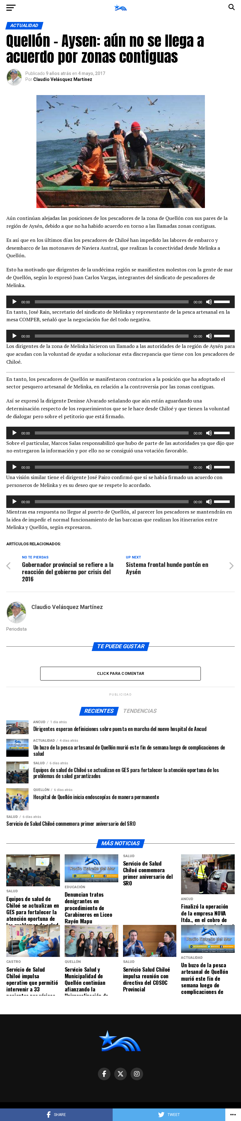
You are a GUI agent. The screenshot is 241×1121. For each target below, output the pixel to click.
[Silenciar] (209, 302)
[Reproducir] (14, 302)
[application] (120, 302)
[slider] (223, 301)
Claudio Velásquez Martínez (62, 79)
